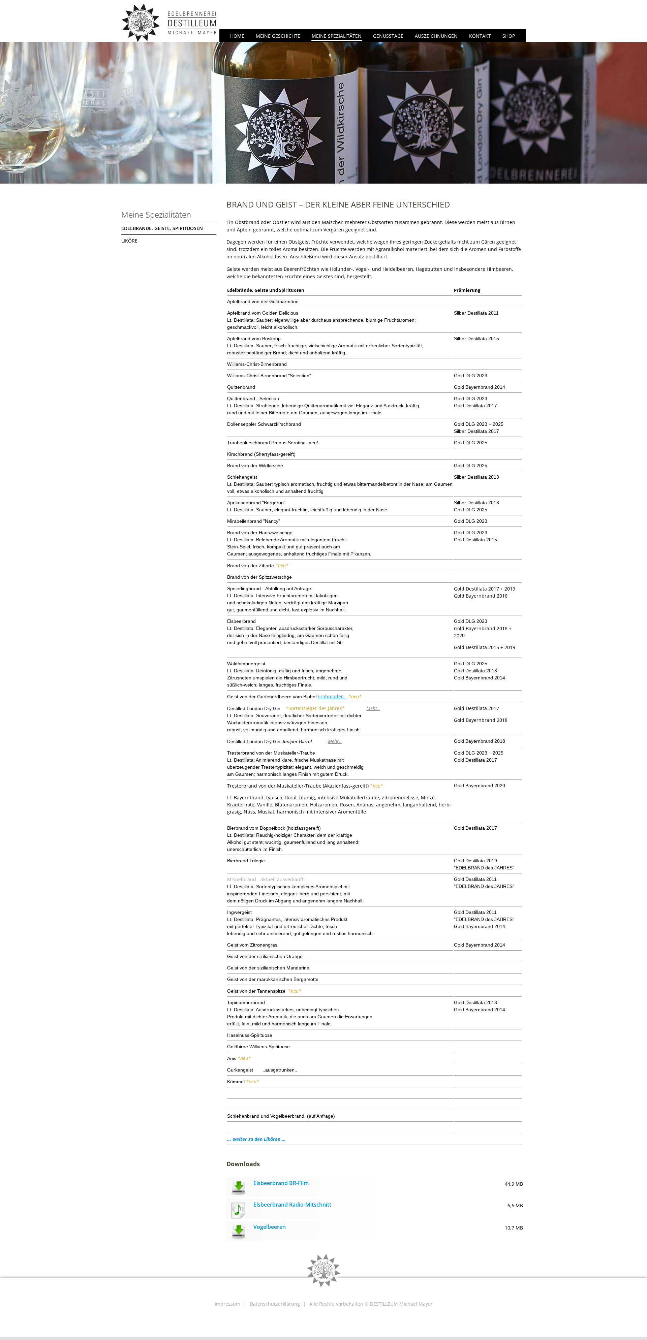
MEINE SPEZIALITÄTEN (337, 36)
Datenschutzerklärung (275, 1304)
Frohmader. (331, 696)
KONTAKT (480, 36)
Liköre (129, 240)
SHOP (508, 36)
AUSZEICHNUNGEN (436, 36)
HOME (237, 36)
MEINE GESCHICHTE (278, 36)
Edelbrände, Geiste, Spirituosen (162, 228)
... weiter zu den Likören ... (256, 1139)
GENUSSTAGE (388, 36)
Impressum (227, 1304)
